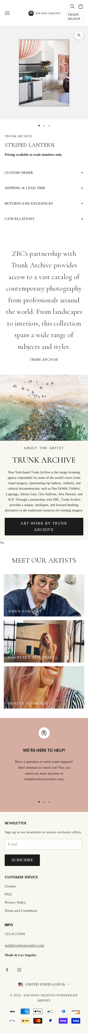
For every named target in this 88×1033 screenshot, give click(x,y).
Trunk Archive (18, 136)
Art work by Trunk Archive (43, 526)
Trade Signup (74, 17)
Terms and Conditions (21, 910)
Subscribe (22, 860)
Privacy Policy (15, 902)
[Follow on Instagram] (19, 969)
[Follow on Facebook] (7, 969)
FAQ (8, 894)
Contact (10, 886)
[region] (44, 760)
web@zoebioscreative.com (24, 945)
